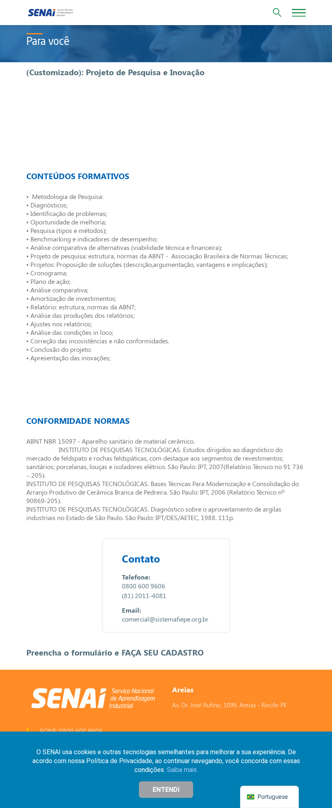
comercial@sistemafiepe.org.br (165, 619)
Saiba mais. (182, 770)
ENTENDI (166, 789)
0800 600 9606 (143, 586)
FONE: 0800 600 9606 (71, 730)
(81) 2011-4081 (144, 595)
